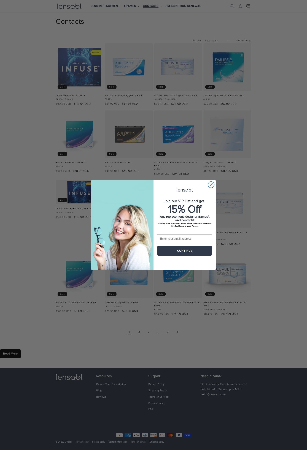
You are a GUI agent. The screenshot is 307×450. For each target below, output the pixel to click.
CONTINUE (184, 251)
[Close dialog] (211, 185)
